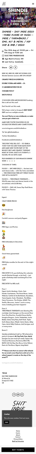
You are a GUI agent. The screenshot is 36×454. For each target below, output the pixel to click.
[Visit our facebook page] (15, 67)
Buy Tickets (18, 450)
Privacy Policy (18, 439)
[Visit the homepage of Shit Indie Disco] (4, 3)
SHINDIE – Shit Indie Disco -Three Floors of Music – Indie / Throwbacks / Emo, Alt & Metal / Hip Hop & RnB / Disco (18, 38)
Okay (6, 422)
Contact (18, 437)
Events (18, 433)
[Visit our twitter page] (11, 67)
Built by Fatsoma (18, 441)
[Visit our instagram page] (22, 395)
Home (18, 431)
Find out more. (24, 418)
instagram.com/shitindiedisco (12, 363)
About (18, 435)
